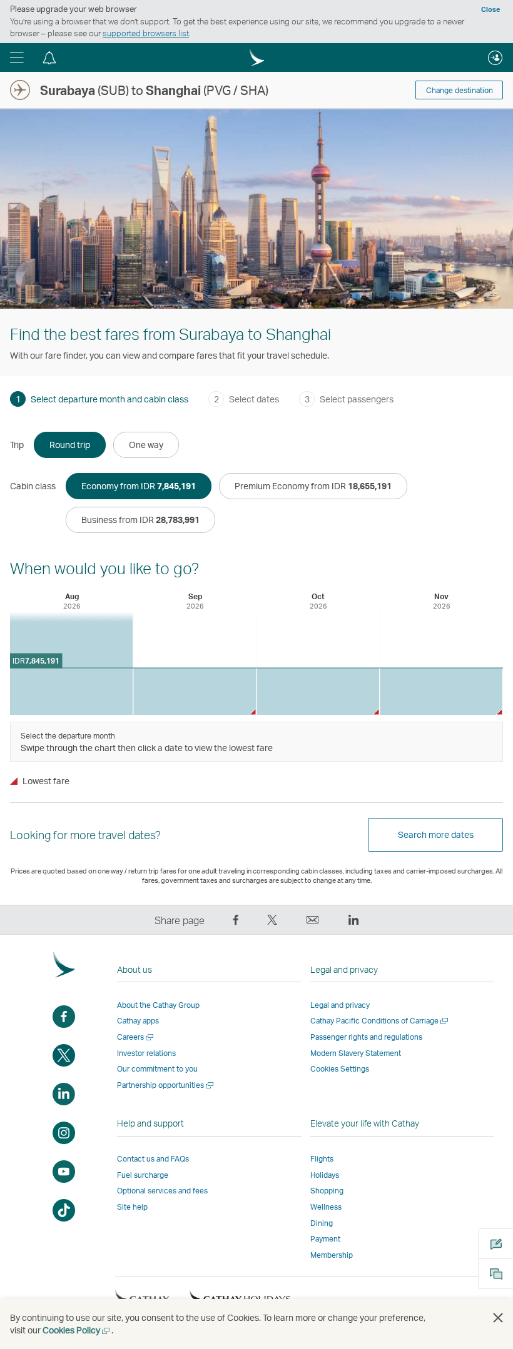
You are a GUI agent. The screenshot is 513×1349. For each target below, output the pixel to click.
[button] (17, 57)
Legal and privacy (340, 1005)
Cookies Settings (339, 1069)
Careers (136, 1037)
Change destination (459, 90)
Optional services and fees (162, 1190)
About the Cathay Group (158, 1005)
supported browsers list (146, 33)
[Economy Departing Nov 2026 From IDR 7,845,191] (441, 691)
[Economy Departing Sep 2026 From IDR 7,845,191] (194, 691)
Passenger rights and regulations (366, 1037)
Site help (132, 1207)
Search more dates (436, 834)
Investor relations (146, 1053)
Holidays (324, 1175)
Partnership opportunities (166, 1085)
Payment (325, 1238)
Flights (321, 1158)
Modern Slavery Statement (355, 1053)
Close (490, 9)
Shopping (326, 1190)
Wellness (326, 1207)
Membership (331, 1255)
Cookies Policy (77, 1330)
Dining (321, 1223)
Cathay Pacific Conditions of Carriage (380, 1020)
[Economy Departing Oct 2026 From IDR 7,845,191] (317, 691)
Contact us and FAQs (153, 1158)
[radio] (70, 445)
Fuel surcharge (142, 1175)
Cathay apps (138, 1020)
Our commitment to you (157, 1068)
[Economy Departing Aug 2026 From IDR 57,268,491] (71, 663)
